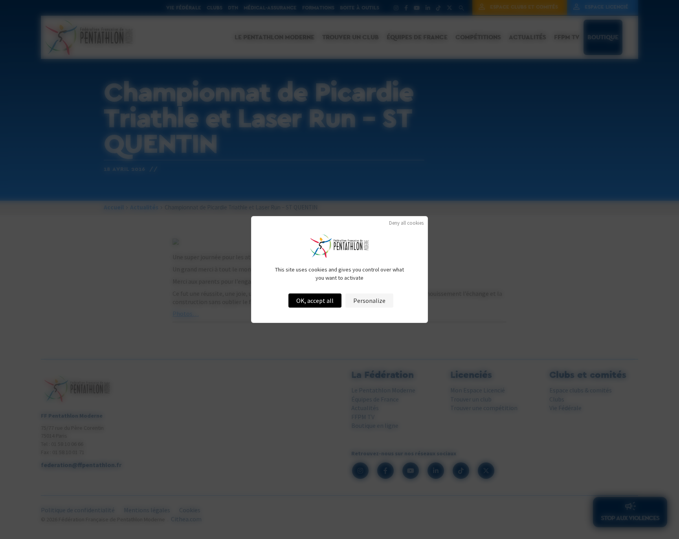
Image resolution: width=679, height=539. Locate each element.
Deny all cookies (406, 223)
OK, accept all (315, 300)
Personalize (369, 300)
